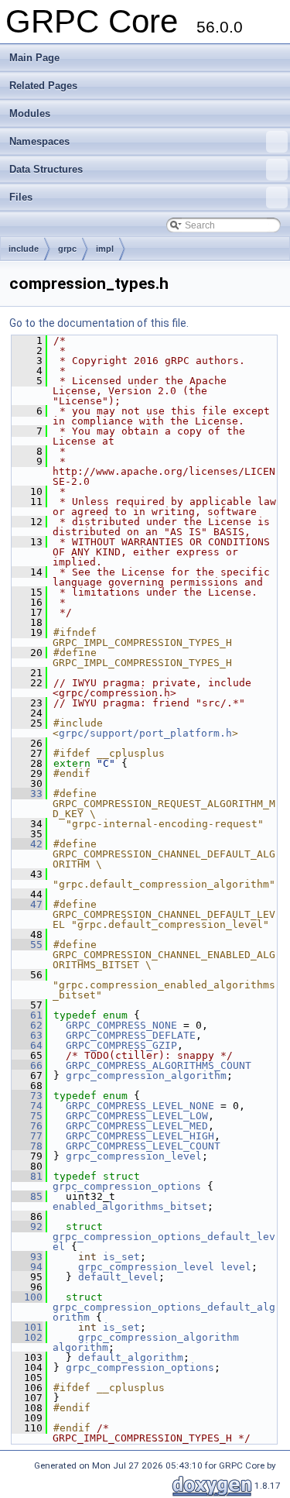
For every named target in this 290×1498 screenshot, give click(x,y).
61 (27, 1015)
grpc (67, 248)
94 (27, 1267)
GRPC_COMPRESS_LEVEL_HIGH (140, 1136)
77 (27, 1136)
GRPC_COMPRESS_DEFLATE (131, 1035)
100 (27, 1297)
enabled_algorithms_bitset (130, 1206)
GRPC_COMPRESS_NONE (121, 1025)
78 (27, 1146)
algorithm (80, 1347)
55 (27, 944)
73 (27, 1095)
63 (27, 1035)
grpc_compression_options (127, 1186)
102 (27, 1337)
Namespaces (39, 141)
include (24, 248)
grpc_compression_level (134, 1156)
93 (27, 1257)
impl (105, 248)
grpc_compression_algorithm (146, 1075)
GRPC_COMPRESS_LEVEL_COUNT (143, 1146)
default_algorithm (130, 1357)
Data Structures (46, 169)
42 (27, 844)
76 (27, 1126)
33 (27, 793)
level (235, 1267)
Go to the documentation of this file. (99, 323)
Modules (29, 113)
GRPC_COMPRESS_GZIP (121, 1045)
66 (27, 1065)
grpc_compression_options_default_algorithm (164, 1312)
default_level (118, 1277)
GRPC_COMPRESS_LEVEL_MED (137, 1126)
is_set (121, 1257)
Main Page (34, 58)
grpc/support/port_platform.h (145, 733)
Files (20, 197)
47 (27, 904)
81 (27, 1176)
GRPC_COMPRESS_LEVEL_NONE (140, 1105)
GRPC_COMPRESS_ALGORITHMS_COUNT (158, 1065)
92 (27, 1226)
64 (27, 1045)
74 (27, 1105)
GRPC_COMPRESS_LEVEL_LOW (137, 1116)
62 (27, 1025)
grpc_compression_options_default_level (164, 1241)
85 (27, 1196)
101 (27, 1327)
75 (27, 1116)
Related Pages (43, 85)
